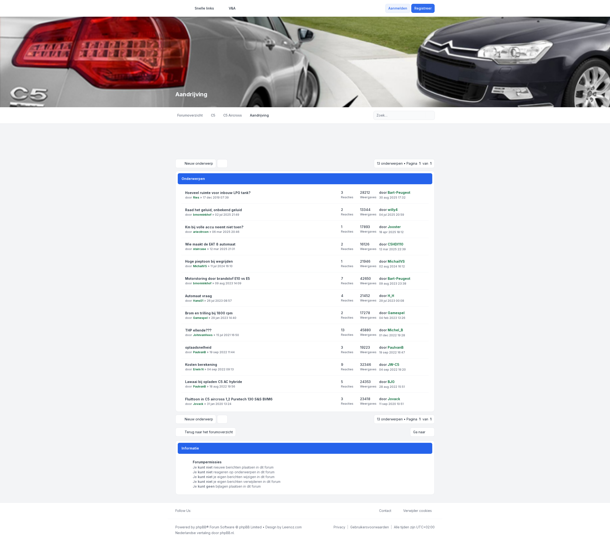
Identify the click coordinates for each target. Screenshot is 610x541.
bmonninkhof (202, 214)
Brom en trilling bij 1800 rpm (209, 313)
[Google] (205, 511)
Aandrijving (191, 94)
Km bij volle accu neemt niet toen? (214, 227)
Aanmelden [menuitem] (397, 8)
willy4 (393, 210)
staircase (199, 249)
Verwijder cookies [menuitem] (417, 511)
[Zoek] (421, 115)
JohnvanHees (203, 335)
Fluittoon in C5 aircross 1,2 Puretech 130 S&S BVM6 (229, 399)
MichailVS (200, 266)
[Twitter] (198, 511)
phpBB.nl (227, 533)
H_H (391, 296)
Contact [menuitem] (385, 511)
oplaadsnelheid (198, 347)
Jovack (198, 404)
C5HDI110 (395, 244)
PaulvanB (199, 352)
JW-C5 (393, 364)
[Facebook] (194, 511)
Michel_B (395, 330)
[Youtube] (202, 511)
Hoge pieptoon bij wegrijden (209, 261)
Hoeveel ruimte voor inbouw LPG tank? (217, 193)
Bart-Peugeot (399, 192)
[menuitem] (202, 8)
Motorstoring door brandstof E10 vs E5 (217, 278)
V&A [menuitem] (232, 8)
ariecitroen (200, 232)
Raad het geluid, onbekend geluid (213, 210)
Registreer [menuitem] (423, 8)
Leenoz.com (292, 527)
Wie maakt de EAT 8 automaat (210, 244)
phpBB (201, 527)
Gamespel (200, 318)
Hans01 (198, 300)
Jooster (394, 227)
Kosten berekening (201, 364)
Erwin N (198, 369)
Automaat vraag (198, 296)
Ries (196, 197)
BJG (391, 382)
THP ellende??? (198, 330)
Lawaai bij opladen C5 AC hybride (213, 382)
